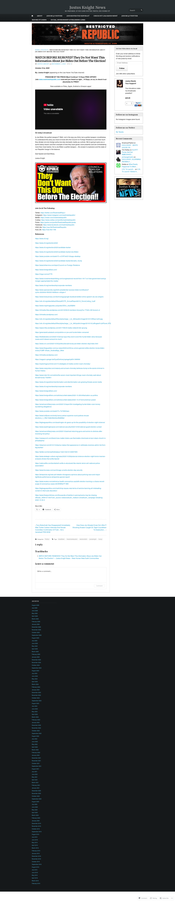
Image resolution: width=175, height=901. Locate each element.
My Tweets (120, 132)
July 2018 (34, 870)
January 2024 (35, 690)
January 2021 (35, 788)
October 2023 (36, 698)
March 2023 (35, 717)
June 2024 (35, 676)
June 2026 (35, 611)
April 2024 (35, 681)
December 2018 (36, 856)
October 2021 (36, 763)
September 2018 (36, 864)
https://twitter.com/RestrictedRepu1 (53, 212)
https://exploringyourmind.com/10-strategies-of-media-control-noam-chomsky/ (62, 364)
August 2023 (35, 703)
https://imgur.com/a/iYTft (43, 274)
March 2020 (35, 815)
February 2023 (36, 720)
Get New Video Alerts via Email (126, 48)
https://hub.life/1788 (49, 229)
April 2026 (35, 616)
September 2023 (36, 701)
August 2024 (35, 671)
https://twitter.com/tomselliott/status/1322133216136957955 (56, 452)
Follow (121, 68)
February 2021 (36, 785)
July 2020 (34, 804)
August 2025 (35, 638)
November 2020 (36, 793)
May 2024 (34, 679)
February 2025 (36, 654)
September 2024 (36, 668)
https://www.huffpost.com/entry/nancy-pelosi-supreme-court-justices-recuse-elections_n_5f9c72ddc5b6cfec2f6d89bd (62, 416)
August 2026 (35, 605)
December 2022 (36, 725)
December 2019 (36, 823)
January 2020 (35, 821)
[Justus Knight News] (87, 34)
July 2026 (34, 608)
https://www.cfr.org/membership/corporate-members (53, 285)
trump (100, 539)
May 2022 (34, 744)
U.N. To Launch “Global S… (131, 170)
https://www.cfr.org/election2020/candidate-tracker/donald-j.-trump (58, 261)
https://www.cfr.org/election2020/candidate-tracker (53, 247)
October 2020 (36, 796)
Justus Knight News (88, 7)
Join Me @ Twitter (130, 16)
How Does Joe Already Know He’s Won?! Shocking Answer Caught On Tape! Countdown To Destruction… (89, 527)
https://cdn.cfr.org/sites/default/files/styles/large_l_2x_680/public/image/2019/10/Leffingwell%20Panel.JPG (73, 323)
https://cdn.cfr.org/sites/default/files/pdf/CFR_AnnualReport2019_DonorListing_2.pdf (65, 301)
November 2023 (36, 695)
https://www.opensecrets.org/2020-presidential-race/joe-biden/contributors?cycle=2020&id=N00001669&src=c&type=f (62, 291)
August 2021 (35, 769)
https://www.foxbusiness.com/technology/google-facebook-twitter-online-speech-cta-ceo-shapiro (69, 297)
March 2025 (35, 651)
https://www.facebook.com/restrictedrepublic (58, 225)
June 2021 (35, 774)
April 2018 (35, 878)
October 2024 (36, 665)
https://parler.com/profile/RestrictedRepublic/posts (58, 222)
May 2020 (34, 810)
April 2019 (35, 845)
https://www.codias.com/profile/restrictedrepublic (58, 220)
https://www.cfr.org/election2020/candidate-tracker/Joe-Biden (56, 252)
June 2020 (35, 807)
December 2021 (36, 758)
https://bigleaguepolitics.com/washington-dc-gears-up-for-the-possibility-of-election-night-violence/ (70, 422)
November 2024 (36, 662)
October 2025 (36, 632)
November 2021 (36, 761)
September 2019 (36, 832)
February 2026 (36, 621)
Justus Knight (43, 64)
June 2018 (35, 872)
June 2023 (35, 709)
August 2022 (35, 736)
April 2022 (35, 747)
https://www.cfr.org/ (42, 238)
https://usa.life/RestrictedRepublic (54, 227)
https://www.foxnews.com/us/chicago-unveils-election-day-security (58, 470)
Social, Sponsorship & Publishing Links (68, 20)
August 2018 (35, 867)
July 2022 (34, 739)
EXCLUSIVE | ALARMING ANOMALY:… (131, 160)
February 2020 (36, 818)
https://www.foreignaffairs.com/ (46, 269)
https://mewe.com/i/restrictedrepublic (54, 217)
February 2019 (36, 851)
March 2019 (35, 848)
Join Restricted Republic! (78, 16)
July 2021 (34, 771)
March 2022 (35, 750)
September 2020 (36, 799)
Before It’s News (39, 20)
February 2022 (36, 752)
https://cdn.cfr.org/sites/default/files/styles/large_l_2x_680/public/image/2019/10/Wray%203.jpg (69, 319)
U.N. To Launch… (128, 169)
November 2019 (36, 826)
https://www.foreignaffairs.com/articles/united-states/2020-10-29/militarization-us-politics (66, 395)
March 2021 (35, 782)
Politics (44, 50)
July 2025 (34, 641)
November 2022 (36, 728)
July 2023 (34, 706)
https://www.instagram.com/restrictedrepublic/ (59, 215)
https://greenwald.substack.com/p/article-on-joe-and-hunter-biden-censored (62, 332)
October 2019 (36, 829)
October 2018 (36, 862)
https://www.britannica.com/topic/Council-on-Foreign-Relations (57, 265)
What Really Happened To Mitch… (130, 165)
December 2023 (36, 692)
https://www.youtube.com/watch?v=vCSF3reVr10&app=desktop (57, 256)
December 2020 (36, 791)
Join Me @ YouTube (54, 16)
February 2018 (36, 883)
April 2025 (35, 649)
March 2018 (35, 881)
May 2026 (34, 613)
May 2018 (34, 875)
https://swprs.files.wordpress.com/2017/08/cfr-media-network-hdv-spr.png (61, 328)
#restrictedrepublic (72, 539)
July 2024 (34, 673)
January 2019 (35, 853)
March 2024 (35, 684)
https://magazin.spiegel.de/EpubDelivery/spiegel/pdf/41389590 (57, 359)
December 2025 (36, 627)
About (39, 16)
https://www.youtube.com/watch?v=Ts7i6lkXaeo (52, 411)
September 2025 (36, 635)
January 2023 (35, 722)
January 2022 (35, 755)
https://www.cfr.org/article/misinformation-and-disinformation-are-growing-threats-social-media (68, 382)
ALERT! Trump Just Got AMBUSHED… (130, 152)
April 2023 (35, 714)
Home (37, 50)
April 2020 (35, 812)
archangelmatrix (127, 157)
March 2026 (35, 619)
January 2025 (35, 657)
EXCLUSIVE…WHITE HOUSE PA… (130, 146)
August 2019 (35, 834)
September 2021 (36, 766)
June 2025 (35, 643)
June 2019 (35, 840)
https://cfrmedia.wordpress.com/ (46, 314)
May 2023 (34, 711)
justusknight (92, 539)
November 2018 (36, 859)
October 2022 (36, 731)
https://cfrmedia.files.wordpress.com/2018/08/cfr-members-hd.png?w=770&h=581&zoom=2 (67, 310)
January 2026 (35, 624)
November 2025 (36, 630)
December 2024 (36, 660)
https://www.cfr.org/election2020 (46, 243)
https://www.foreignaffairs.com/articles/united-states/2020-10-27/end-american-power (65, 400)
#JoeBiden (61, 539)
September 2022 (36, 733)
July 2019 (34, 837)
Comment (99, 586)
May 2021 (34, 777)
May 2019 (34, 842)
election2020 (83, 539)
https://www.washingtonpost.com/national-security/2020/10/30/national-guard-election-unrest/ (68, 427)
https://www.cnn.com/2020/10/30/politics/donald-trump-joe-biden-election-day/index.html (66, 343)
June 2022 (35, 741)
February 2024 (36, 687)
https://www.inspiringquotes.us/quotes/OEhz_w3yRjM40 (55, 305)
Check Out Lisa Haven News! (105, 16)
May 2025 (34, 646)
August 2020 (35, 801)
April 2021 (35, 780)
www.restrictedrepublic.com (49, 79)
